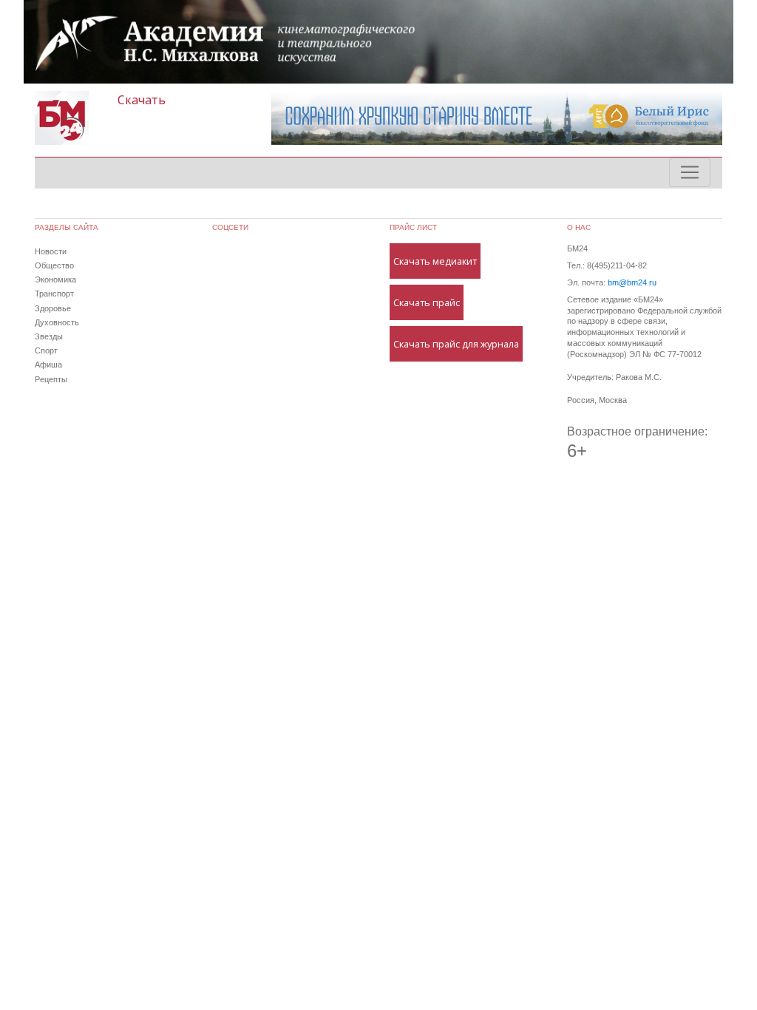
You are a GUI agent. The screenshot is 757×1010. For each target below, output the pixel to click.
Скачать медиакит (435, 261)
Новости (51, 251)
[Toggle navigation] (689, 172)
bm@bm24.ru (632, 282)
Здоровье (53, 308)
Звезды (49, 336)
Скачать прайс (426, 302)
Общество (54, 265)
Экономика (55, 279)
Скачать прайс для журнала (456, 343)
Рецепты (51, 379)
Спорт (46, 350)
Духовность (57, 322)
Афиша (48, 364)
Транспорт (54, 293)
